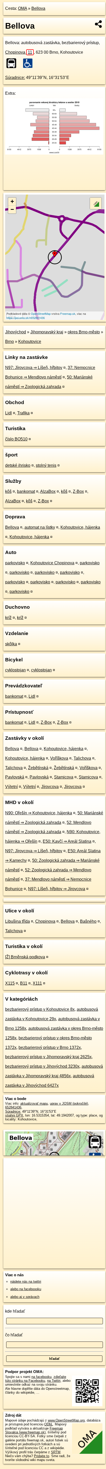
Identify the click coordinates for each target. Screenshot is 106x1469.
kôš (8, 491)
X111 (37, 983)
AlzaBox (48, 491)
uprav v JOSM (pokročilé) (69, 1103)
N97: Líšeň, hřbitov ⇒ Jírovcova (56, 889)
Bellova (38, 8)
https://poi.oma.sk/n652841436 (25, 318)
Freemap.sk (67, 313)
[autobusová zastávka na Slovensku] (12, 63)
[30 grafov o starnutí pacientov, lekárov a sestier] (54, 153)
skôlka (11, 644)
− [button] (12, 209)
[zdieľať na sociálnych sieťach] (98, 24)
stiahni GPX (14, 1115)
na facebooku (41, 1377)
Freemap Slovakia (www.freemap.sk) (34, 1430)
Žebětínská (38, 768)
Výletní (11, 786)
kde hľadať (15, 1311)
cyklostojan (15, 670)
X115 (10, 983)
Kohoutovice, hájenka (80, 527)
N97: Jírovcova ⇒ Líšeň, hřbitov (33, 367)
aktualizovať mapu (34, 1103)
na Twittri (53, 1381)
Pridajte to (41, 1456)
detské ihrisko (17, 465)
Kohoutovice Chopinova (52, 563)
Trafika (23, 413)
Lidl (8, 413)
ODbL (48, 1424)
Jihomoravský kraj (46, 332)
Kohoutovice (29, 341)
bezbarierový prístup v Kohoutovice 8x (40, 1009)
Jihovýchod (15, 332)
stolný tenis (46, 465)
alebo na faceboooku (25, 1289)
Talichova (82, 758)
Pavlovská (14, 777)
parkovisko (15, 563)
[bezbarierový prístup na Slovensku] (29, 63)
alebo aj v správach (24, 1297)
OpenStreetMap (41, 313)
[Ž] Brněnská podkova (25, 957)
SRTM (55, 1452)
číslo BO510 (16, 439)
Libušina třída (17, 921)
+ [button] (12, 201)
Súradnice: (15, 77)
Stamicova (63, 777)
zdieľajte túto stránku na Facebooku (35, 1379)
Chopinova (18, 52)
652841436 (13, 1107)
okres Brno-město (84, 332)
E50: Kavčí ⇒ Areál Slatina (67, 841)
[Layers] (95, 203)
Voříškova (59, 758)
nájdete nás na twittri (25, 1281)
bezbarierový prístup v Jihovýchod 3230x (42, 1066)
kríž (8, 617)
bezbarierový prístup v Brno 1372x (50, 1047)
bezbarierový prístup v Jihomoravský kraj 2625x (48, 1057)
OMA (22, 8)
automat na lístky (39, 527)
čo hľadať (14, 1335)
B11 (23, 983)
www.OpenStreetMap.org (66, 1420)
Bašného (88, 921)
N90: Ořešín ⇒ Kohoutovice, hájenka (38, 813)
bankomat (26, 491)
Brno (9, 341)
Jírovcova (50, 786)
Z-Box (78, 491)
